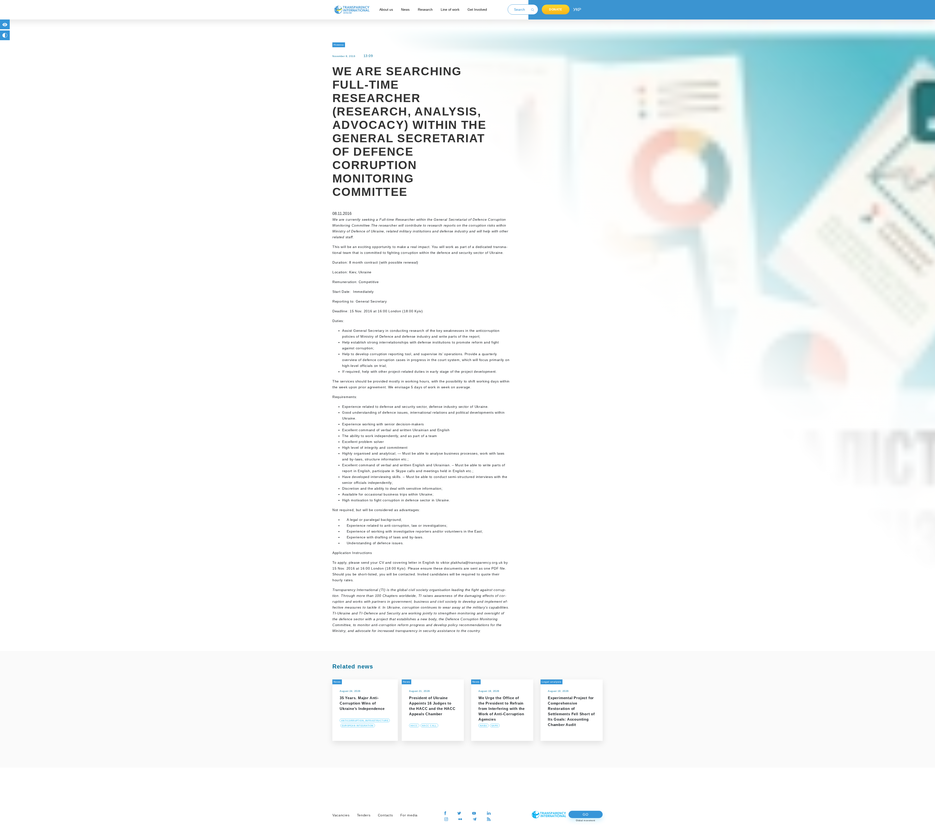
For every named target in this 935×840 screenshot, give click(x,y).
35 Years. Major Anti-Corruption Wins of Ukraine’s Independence (362, 703)
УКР (576, 9)
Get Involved (477, 9)
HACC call (429, 726)
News (405, 9)
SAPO (494, 726)
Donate (555, 9)
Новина (339, 44)
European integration (358, 726)
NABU (483, 726)
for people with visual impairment (5, 24)
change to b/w (5, 35)
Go (585, 814)
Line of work (450, 9)
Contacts (385, 815)
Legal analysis (551, 681)
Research (425, 9)
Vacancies (340, 815)
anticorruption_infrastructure (364, 720)
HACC (414, 726)
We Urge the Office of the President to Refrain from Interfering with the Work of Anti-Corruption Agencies (501, 708)
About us (386, 9)
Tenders (364, 815)
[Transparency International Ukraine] (351, 9)
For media (409, 815)
